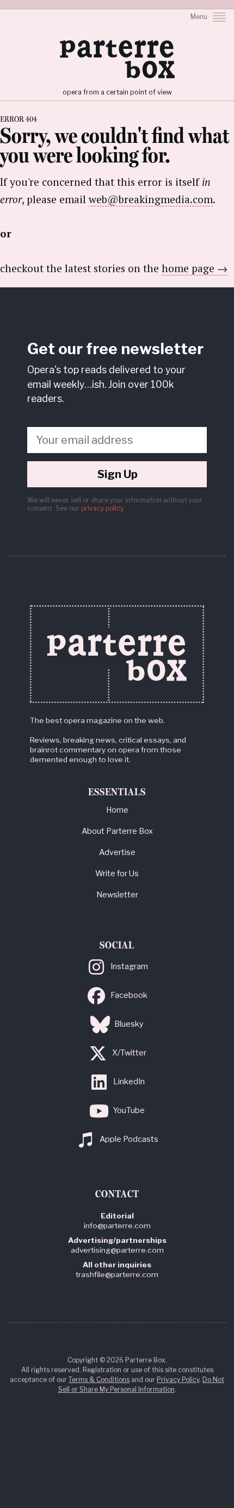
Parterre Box (117, 59)
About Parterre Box (117, 831)
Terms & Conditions (99, 1379)
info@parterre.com (117, 1225)
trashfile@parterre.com (117, 1274)
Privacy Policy (178, 1379)
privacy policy (102, 508)
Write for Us (117, 873)
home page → (194, 268)
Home (117, 810)
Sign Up (117, 474)
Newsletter (117, 895)
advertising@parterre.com (117, 1250)
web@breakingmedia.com (151, 199)
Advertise (117, 852)
